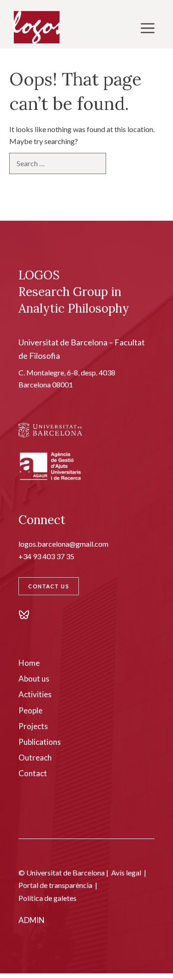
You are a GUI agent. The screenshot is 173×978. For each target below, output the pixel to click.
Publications (39, 742)
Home (29, 663)
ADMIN (31, 920)
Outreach (35, 757)
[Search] (121, 163)
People (30, 710)
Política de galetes (47, 897)
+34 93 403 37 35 (46, 556)
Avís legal (126, 872)
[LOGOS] (37, 27)
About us (33, 678)
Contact (32, 773)
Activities (35, 694)
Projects (33, 726)
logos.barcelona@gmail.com (63, 543)
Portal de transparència (55, 885)
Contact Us (48, 586)
